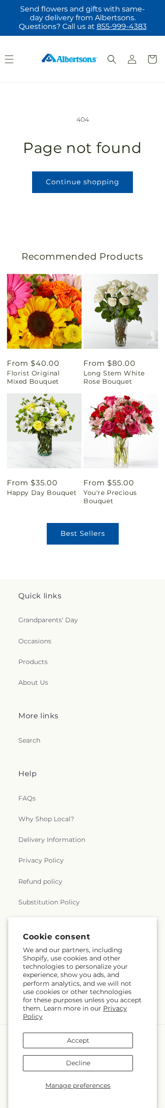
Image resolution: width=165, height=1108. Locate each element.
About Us (33, 682)
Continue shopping (82, 181)
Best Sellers (82, 533)
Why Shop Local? (46, 819)
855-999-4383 (122, 26)
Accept (78, 1040)
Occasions (34, 641)
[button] (112, 59)
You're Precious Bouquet (110, 497)
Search (29, 740)
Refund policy (40, 881)
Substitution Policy (49, 902)
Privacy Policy (41, 860)
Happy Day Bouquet (42, 493)
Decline (78, 1063)
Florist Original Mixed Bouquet (33, 377)
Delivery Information (51, 839)
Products (33, 662)
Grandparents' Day (48, 620)
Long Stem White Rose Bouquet (114, 377)
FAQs (27, 798)
